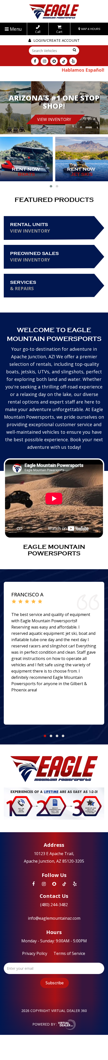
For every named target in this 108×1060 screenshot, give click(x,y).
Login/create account (56, 40)
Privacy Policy (34, 953)
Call (37, 32)
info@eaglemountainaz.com (54, 918)
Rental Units (30, 228)
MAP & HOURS (90, 28)
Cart (59, 32)
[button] (51, 186)
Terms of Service (69, 953)
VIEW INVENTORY (54, 119)
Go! (73, 50)
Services (23, 286)
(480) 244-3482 (54, 904)
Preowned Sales (34, 257)
